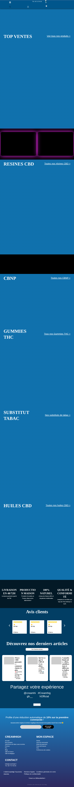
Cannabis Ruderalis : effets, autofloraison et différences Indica (65, 664)
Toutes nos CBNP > (60, 278)
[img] (20, 622)
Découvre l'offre (48, 727)
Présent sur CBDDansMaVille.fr (37, 778)
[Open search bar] (10, 6)
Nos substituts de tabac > (57, 415)
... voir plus (17, 678)
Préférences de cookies (43, 750)
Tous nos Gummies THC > (57, 334)
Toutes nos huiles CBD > (58, 505)
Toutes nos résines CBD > (57, 163)
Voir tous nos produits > (58, 36)
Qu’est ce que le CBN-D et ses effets (42, 662)
